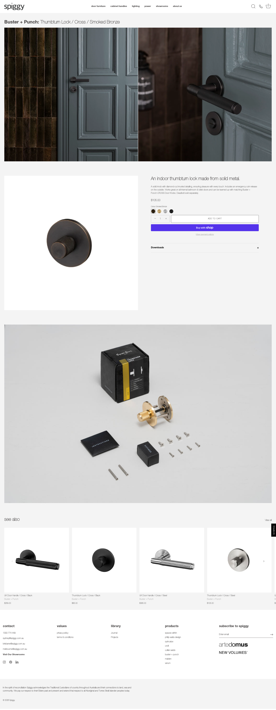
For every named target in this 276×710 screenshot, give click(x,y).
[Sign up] (271, 634)
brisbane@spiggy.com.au (14, 644)
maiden (168, 659)
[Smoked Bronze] (153, 211)
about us (177, 6)
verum (167, 663)
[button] (12, 561)
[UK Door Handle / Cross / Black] (36, 560)
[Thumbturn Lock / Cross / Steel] (239, 560)
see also (12, 519)
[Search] (253, 6)
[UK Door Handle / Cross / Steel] (171, 560)
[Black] (171, 211)
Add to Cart (215, 219)
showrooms (162, 6)
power (147, 6)
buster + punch (172, 655)
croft (167, 646)
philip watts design (173, 637)
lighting (136, 6)
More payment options (205, 235)
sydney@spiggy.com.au (13, 638)
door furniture (98, 6)
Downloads (157, 248)
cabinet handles (118, 6)
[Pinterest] (10, 662)
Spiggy (12, 700)
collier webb (170, 650)
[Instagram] (4, 662)
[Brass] (159, 211)
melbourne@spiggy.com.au (15, 649)
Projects (114, 637)
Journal (114, 633)
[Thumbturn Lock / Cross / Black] (104, 560)
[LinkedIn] (17, 662)
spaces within (171, 633)
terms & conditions (65, 637)
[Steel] (165, 211)
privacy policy (62, 633)
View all (268, 520)
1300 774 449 (9, 633)
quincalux (169, 642)
